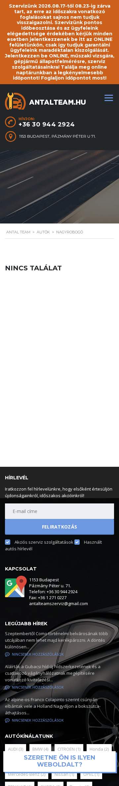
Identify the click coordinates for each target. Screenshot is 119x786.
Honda (99, 749)
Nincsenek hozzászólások (38, 654)
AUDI (15, 749)
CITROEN (69, 749)
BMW (40, 749)
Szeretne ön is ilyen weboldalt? (59, 761)
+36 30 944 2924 (47, 124)
